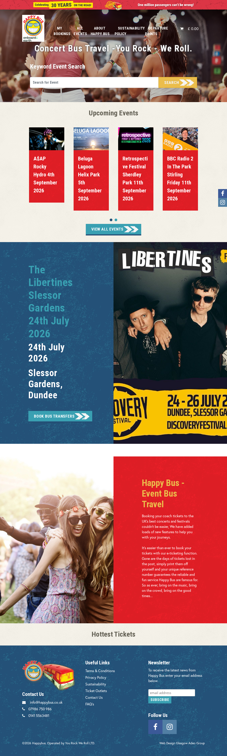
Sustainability (95, 684)
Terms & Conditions (100, 670)
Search (171, 82)
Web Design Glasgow (173, 743)
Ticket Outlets (96, 690)
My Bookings (62, 31)
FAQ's (89, 704)
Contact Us (94, 697)
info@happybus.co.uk (46, 702)
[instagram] (169, 726)
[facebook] (155, 726)
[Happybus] (34, 28)
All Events (80, 31)
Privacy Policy (95, 677)
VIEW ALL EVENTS (107, 229)
